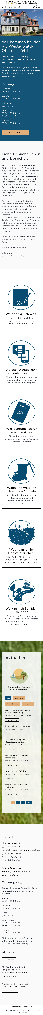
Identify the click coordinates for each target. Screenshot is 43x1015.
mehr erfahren (10, 976)
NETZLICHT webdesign (21, 1013)
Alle (8, 698)
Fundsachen (28, 704)
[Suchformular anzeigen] (2, 6)
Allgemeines (19, 698)
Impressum (27, 1007)
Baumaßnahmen (13, 704)
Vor (29, 803)
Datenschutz (16, 1007)
